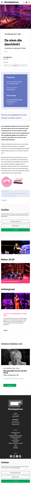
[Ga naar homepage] (12, 2)
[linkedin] (17, 456)
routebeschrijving (15, 424)
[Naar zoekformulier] (29, 2)
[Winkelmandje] (26, 2)
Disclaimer (15, 447)
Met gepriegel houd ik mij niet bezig (15, 372)
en (23, 2)
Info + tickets (9, 385)
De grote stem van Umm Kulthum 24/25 (15, 193)
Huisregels (15, 441)
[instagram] (20, 456)
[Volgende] (28, 369)
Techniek (10, 443)
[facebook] (11, 456)
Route (15, 434)
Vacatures (15, 438)
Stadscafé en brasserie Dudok (15, 435)
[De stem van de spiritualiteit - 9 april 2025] (15, 301)
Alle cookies (15, 229)
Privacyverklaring (15, 440)
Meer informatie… (4, 216)
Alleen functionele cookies (15, 221)
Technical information (18, 443)
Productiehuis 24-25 (9, 195)
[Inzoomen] (2, 253)
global (6, 51)
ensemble (4, 200)
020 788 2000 (16, 415)
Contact (15, 446)
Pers (15, 444)
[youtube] (14, 456)
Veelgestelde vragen (15, 432)
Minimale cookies (15, 225)
